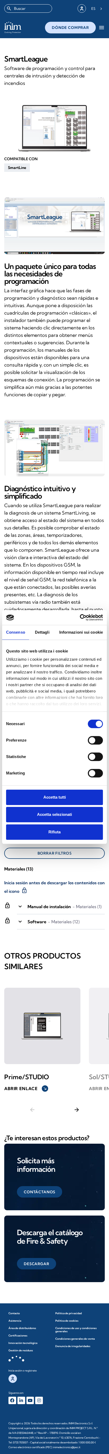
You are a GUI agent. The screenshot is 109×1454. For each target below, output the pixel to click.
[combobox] (28, 8)
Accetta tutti (54, 797)
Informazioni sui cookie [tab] (81, 632)
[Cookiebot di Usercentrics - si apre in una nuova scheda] (80, 617)
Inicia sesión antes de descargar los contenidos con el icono (54, 887)
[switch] (95, 740)
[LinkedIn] (21, 1400)
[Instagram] (39, 1400)
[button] (17, 167)
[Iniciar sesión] (82, 8)
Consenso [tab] (15, 632)
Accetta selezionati (54, 814)
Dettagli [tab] (42, 632)
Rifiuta (54, 832)
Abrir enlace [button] (25, 1088)
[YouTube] (30, 1400)
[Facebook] (12, 1400)
